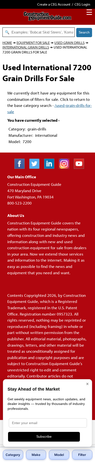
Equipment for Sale (33, 42)
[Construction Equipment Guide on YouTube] (81, 167)
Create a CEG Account (53, 4)
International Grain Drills (25, 47)
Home (7, 42)
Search (84, 32)
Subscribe (44, 436)
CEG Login (82, 4)
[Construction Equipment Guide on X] (36, 167)
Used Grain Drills (69, 42)
